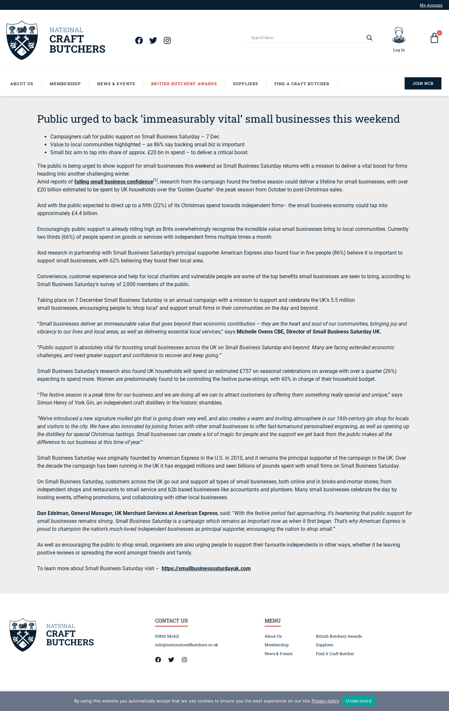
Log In (399, 49)
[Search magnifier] (369, 37)
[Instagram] (167, 40)
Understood (358, 700)
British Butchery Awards (339, 636)
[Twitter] (153, 40)
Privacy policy (325, 700)
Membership (277, 644)
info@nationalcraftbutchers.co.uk (186, 644)
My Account (431, 5)
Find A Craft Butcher (335, 653)
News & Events (279, 653)
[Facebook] (139, 40)
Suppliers (324, 644)
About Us (273, 636)
